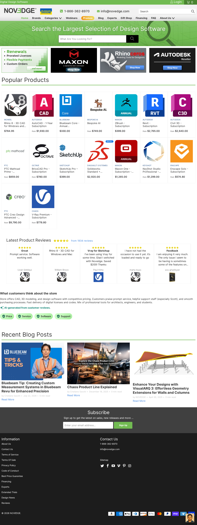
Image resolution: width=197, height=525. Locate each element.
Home (24, 18)
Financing (141, 18)
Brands (36, 18)
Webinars (71, 18)
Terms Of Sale (9, 460)
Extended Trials (9, 492)
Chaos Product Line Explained (92, 387)
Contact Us (7, 449)
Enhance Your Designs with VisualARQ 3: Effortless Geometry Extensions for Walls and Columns (161, 388)
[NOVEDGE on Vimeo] (119, 466)
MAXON (118, 119)
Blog (101, 18)
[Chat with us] (190, 518)
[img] (61, 240)
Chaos (35, 211)
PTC (6, 165)
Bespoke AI (92, 119)
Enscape (174, 165)
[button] (11, 266)
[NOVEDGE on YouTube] (113, 466)
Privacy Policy (9, 465)
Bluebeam (65, 119)
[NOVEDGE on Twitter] (102, 466)
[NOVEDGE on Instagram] (129, 466)
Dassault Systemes (97, 165)
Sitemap (104, 460)
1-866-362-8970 (77, 11)
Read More (8, 399)
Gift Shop (126, 18)
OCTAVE (35, 165)
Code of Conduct (10, 470)
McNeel (8, 119)
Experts (112, 18)
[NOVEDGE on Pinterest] (124, 466)
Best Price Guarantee (12, 476)
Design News (8, 497)
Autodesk (37, 119)
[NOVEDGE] (20, 10)
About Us (166, 18)
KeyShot (147, 165)
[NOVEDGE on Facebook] (108, 466)
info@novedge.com (115, 11)
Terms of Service (10, 454)
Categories (52, 18)
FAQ (153, 18)
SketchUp (65, 165)
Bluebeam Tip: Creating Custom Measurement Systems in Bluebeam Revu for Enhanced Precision (31, 387)
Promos (87, 18)
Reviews (6, 503)
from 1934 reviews (82, 240)
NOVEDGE (15, 513)
